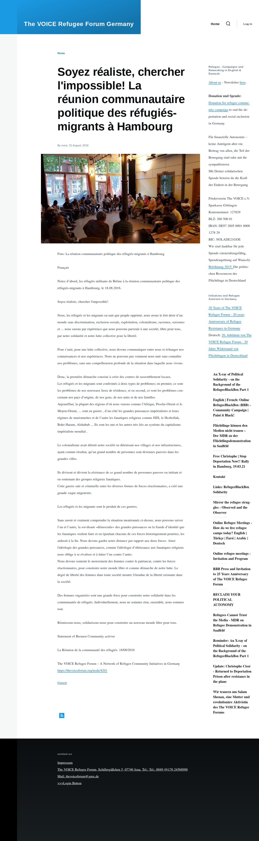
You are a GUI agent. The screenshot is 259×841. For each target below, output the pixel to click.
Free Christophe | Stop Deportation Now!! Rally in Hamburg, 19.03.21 (231, 461)
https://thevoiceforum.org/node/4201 (82, 670)
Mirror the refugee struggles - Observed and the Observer (231, 507)
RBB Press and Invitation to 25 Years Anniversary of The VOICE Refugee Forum (231, 576)
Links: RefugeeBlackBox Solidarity (231, 489)
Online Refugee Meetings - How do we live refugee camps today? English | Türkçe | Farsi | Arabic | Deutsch (232, 533)
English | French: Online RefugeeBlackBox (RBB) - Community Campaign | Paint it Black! (232, 407)
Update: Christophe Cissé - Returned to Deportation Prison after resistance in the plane (232, 674)
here (243, 82)
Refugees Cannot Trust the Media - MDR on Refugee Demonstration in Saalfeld (232, 622)
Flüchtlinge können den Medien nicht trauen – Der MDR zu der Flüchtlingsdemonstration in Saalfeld (232, 435)
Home (61, 53)
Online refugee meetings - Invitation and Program (232, 556)
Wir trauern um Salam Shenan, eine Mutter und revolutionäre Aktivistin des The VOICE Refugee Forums (231, 702)
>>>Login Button (69, 783)
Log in (247, 23)
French (62, 683)
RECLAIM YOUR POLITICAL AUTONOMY (226, 599)
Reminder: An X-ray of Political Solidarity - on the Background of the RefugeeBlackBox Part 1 (231, 648)
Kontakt (219, 476)
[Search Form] (228, 24)
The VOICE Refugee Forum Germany (79, 23)
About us (215, 82)
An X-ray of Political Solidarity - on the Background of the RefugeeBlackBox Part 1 (231, 382)
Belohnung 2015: (221, 266)
